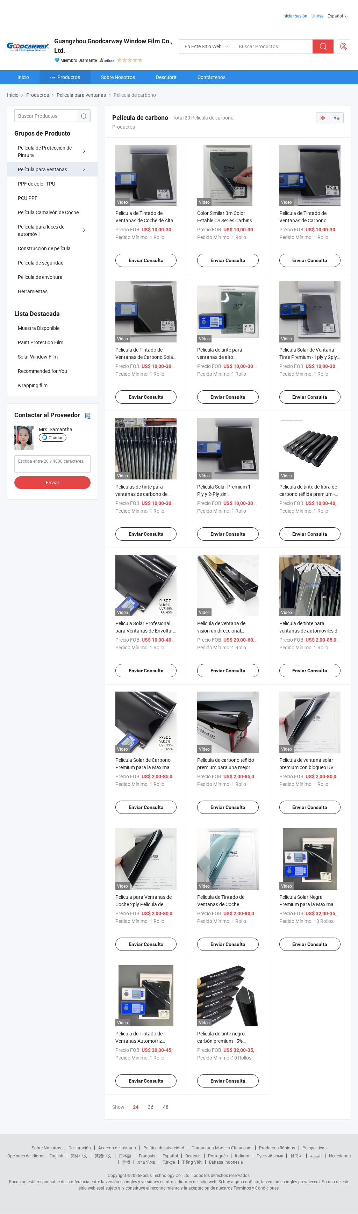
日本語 (125, 1155)
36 (150, 1107)
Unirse (317, 16)
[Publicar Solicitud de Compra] (343, 46)
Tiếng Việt (192, 1162)
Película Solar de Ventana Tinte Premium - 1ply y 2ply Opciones (308, 357)
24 (135, 1107)
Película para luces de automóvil (41, 230)
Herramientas (33, 291)
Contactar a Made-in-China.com (222, 1147)
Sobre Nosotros (118, 77)
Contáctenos (211, 77)
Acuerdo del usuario (117, 1147)
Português (218, 1155)
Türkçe (169, 1162)
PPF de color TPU (36, 183)
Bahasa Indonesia (226, 1162)
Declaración (80, 1147)
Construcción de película (44, 248)
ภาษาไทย (146, 1162)
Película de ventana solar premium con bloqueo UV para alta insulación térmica (309, 767)
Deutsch (193, 1155)
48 (166, 1107)
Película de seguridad (41, 262)
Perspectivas (314, 1147)
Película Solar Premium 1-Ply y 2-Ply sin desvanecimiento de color (224, 494)
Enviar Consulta (146, 260)
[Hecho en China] (52, 14)
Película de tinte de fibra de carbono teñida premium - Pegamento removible (308, 494)
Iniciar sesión (294, 16)
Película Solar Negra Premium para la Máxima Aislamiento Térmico (306, 904)
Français (147, 1155)
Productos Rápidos (277, 1147)
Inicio (23, 77)
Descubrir (166, 77)
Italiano (242, 1155)
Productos (68, 77)
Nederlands (340, 1155)
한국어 (296, 1155)
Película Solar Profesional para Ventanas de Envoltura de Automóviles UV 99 (145, 630)
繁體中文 (103, 1155)
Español (170, 1155)
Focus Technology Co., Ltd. (165, 1175)
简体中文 (79, 1155)
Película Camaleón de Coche (48, 212)
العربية (316, 1155)
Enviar (52, 482)
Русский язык (270, 1155)
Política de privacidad (163, 1147)
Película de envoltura (40, 277)
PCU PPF (27, 198)
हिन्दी (126, 1162)
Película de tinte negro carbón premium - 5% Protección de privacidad (224, 1041)
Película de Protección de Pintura (45, 151)
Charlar (56, 437)
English (56, 1155)
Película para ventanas (42, 169)
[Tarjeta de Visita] (88, 415)
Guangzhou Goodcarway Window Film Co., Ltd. (113, 45)
